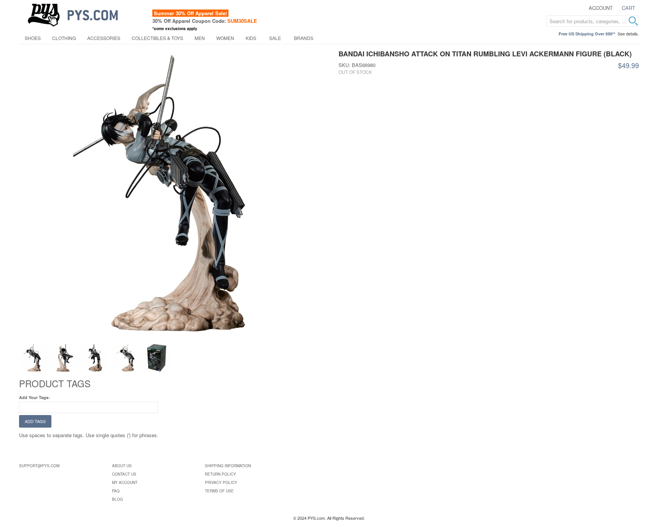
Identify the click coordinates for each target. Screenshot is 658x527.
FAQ (116, 490)
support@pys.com (39, 465)
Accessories (103, 38)
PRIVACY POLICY (221, 482)
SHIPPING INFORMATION (228, 465)
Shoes (33, 38)
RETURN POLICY (220, 474)
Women (225, 38)
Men (200, 38)
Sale (275, 38)
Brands (303, 38)
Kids (251, 38)
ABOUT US (122, 465)
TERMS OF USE (219, 490)
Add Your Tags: (34, 397)
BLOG (117, 499)
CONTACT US (124, 474)
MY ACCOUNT (124, 482)
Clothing (64, 38)
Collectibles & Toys (157, 38)
